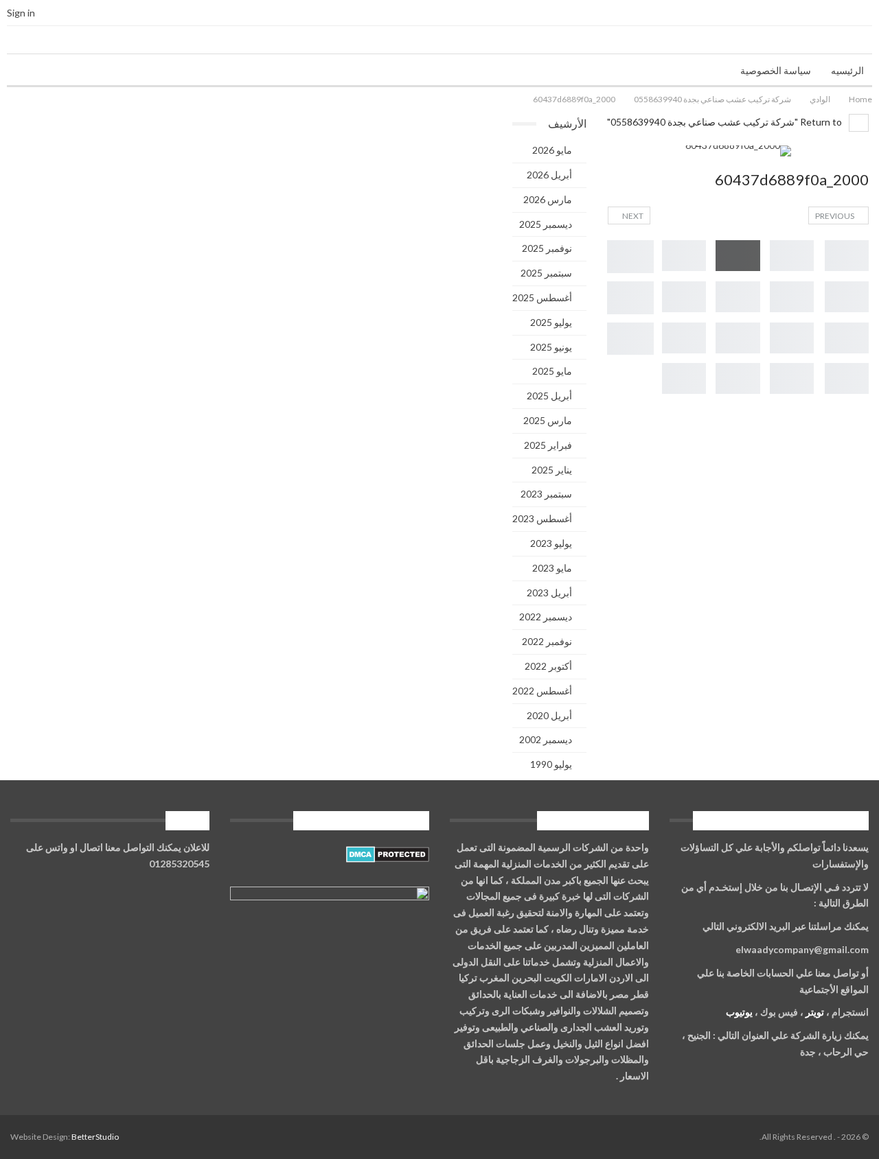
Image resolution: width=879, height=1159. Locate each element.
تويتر (815, 1012)
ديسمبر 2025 (545, 224)
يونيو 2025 (551, 347)
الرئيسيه (847, 70)
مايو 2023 (552, 568)
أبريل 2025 (549, 395)
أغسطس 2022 (542, 690)
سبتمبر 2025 (546, 273)
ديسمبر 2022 (545, 616)
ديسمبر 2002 (545, 739)
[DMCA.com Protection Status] (387, 855)
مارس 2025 (547, 420)
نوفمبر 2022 (547, 641)
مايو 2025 (552, 371)
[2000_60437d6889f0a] (847, 255)
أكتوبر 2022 (548, 666)
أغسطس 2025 (542, 297)
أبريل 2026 (549, 174)
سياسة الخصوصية (775, 70)
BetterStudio (95, 1137)
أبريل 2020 (549, 715)
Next (632, 216)
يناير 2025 (552, 470)
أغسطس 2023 (542, 518)
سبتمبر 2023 (546, 494)
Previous (835, 216)
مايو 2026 (552, 150)
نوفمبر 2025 (547, 248)
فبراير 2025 (548, 445)
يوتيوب (739, 1012)
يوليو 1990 (551, 764)
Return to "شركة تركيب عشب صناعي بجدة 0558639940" (725, 122)
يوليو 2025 (551, 322)
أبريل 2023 (549, 592)
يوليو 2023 (551, 543)
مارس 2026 (547, 199)
